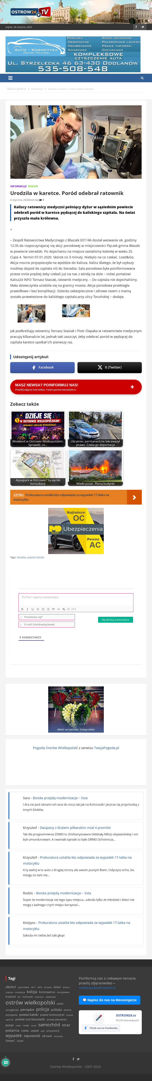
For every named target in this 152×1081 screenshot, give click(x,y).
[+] (74, 608)
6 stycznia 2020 (19, 200)
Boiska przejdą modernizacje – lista (60, 798)
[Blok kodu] (58, 609)
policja (42, 1009)
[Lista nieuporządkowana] (48, 609)
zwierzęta (58, 1036)
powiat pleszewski (57, 1019)
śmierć (10, 1041)
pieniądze (27, 1009)
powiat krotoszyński (52, 1014)
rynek (34, 1025)
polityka (56, 1010)
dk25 (40, 987)
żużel (20, 1041)
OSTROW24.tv (126, 1015)
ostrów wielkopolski (30, 1002)
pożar (10, 1025)
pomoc (68, 1010)
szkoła (25, 1030)
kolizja (32, 991)
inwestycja (20, 992)
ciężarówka (23, 987)
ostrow (34, 200)
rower (26, 1025)
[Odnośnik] (63, 609)
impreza (9, 992)
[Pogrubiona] (22, 609)
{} (68, 608)
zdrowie (47, 1036)
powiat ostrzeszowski (30, 1019)
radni (18, 1025)
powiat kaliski (35, 557)
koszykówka (63, 992)
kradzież (11, 996)
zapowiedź (32, 1036)
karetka (21, 557)
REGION (33, 186)
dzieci (57, 987)
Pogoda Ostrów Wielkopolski (55, 748)
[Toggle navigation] (10, 78)
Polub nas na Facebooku (104, 1028)
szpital (35, 1031)
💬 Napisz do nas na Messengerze (109, 1000)
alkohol (11, 987)
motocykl (27, 996)
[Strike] (37, 609)
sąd (42, 1030)
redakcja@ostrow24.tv (97, 987)
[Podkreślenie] (32, 609)
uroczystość (52, 1030)
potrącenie (11, 1014)
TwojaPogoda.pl (106, 748)
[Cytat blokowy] (53, 609)
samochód (49, 1024)
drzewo (48, 987)
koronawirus (47, 992)
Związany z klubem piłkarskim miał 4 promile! (75, 827)
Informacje (18, 186)
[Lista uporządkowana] (43, 609)
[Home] (17, 89)
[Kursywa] (27, 609)
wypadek (14, 1035)
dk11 (33, 987)
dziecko (66, 987)
